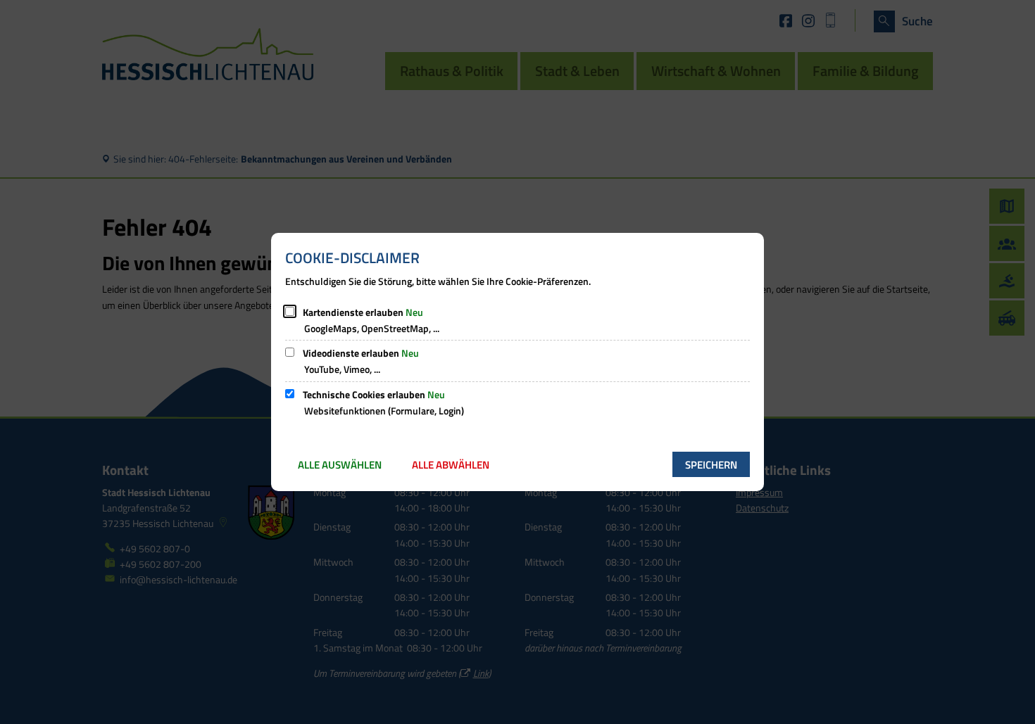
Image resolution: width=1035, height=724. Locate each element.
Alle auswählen (340, 465)
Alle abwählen (450, 465)
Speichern (711, 465)
